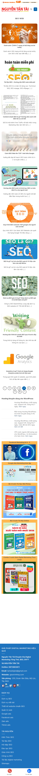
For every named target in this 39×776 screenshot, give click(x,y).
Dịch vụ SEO (7, 699)
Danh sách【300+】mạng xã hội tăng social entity (19, 46)
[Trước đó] (5, 388)
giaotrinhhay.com (17, 675)
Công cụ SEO (7, 756)
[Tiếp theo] (24, 392)
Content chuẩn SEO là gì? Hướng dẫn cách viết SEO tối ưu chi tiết (19, 118)
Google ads (6, 714)
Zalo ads (5, 721)
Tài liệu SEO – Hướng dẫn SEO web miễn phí (19, 82)
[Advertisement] (19, 615)
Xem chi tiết (18, 427)
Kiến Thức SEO (8, 737)
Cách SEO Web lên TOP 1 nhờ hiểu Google (19, 153)
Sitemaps (5, 763)
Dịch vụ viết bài (8, 702)
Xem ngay (22, 406)
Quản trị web (7, 710)
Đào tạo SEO (7, 748)
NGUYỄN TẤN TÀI (11, 663)
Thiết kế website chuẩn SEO (13, 706)
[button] (31, 9)
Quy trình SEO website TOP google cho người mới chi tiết (19, 225)
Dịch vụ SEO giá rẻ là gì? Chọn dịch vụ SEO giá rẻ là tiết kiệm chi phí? (19, 299)
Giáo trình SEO (8, 752)
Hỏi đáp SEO (7, 745)
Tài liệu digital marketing (12, 760)
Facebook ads (7, 717)
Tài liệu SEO (6, 741)
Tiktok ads (6, 725)
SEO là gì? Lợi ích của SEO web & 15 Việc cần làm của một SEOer (20, 262)
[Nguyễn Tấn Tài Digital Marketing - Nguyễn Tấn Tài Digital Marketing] (15, 9)
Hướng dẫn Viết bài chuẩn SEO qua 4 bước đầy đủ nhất (19, 335)
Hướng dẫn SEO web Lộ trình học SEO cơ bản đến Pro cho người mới (19, 189)
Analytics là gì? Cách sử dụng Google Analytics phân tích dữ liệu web (19, 372)
